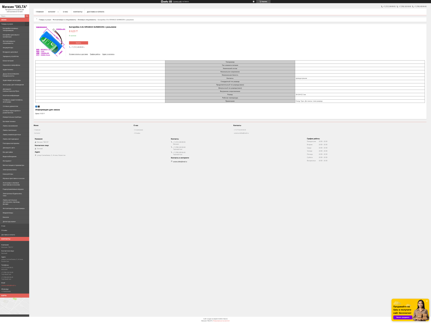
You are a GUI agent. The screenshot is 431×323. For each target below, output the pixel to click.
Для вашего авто (9, 148)
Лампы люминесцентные (12, 135)
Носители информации (11, 95)
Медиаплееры (8, 213)
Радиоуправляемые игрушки (13, 189)
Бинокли (6, 217)
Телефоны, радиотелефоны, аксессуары (13, 101)
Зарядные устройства (11, 56)
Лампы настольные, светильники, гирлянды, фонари (11, 202)
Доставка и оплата (8, 235)
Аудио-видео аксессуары (12, 80)
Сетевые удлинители (10, 106)
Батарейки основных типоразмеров (10, 29)
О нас (3, 226)
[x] (39, 107)
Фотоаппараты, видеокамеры (14, 208)
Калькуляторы (8, 174)
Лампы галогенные (9, 130)
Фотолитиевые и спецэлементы (9, 42)
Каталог (51, 12)
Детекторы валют (9, 222)
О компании (138, 130)
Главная (40, 12)
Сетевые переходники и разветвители (11, 112)
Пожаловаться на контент (221, 321)
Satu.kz (225, 319)
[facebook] (36, 107)
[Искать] (27, 16)
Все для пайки (8, 152)
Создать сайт (177, 1)
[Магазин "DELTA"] (14, 7)
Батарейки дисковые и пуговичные (11, 36)
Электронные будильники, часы (12, 195)
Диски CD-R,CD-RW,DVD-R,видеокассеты (11, 75)
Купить (78, 43)
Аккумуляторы (8, 48)
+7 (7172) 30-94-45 (240, 130)
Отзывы (4, 230)
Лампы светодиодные (11, 139)
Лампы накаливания (10, 126)
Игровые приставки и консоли (13, 178)
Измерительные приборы (12, 117)
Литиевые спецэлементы (87, 20)
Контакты (77, 12)
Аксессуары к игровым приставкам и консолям (11, 184)
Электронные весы (10, 170)
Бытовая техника (9, 121)
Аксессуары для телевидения (13, 85)
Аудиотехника (8, 69)
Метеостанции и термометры (13, 165)
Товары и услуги (7, 24)
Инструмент (7, 161)
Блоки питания (8, 61)
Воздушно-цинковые (10, 52)
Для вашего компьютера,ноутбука (11, 90)
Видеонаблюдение (9, 156)
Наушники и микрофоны (11, 65)
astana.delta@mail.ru (8, 285)
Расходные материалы (11, 143)
